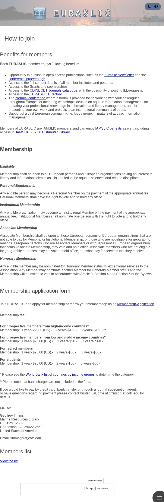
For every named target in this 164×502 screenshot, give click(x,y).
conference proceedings (27, 79)
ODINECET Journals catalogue (53, 90)
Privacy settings (95, 481)
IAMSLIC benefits (108, 128)
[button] (149, 6)
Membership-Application (135, 304)
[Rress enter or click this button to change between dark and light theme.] (149, 6)
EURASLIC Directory (46, 94)
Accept (89, 488)
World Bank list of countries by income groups (60, 374)
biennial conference (30, 98)
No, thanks (102, 488)
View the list (9, 461)
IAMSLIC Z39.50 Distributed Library (43, 132)
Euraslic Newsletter (119, 75)
